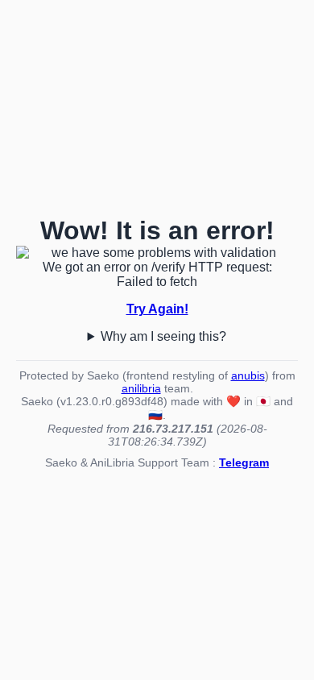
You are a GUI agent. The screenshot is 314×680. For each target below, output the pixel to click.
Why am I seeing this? (163, 336)
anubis (248, 375)
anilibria (141, 388)
